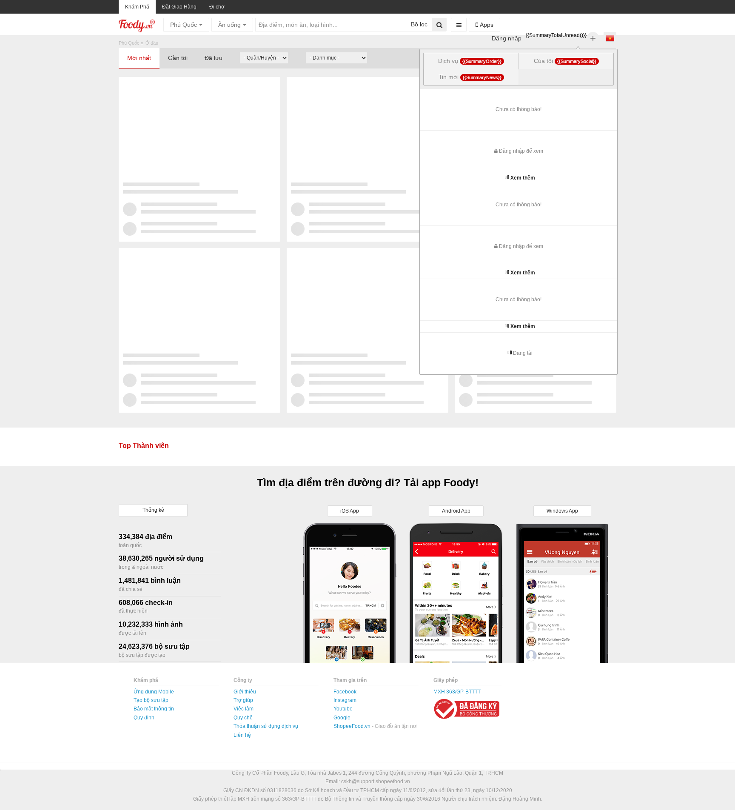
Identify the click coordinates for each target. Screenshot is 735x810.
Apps (485, 24)
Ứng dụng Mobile (154, 692)
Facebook (344, 692)
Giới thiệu (245, 692)
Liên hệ (242, 735)
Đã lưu (213, 57)
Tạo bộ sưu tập (151, 700)
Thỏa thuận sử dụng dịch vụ (266, 726)
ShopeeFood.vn (352, 726)
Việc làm (244, 709)
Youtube (343, 709)
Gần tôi (178, 57)
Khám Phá (137, 7)
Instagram (344, 700)
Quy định (144, 718)
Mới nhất (139, 57)
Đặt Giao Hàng (179, 7)
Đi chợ (217, 7)
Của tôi (565, 60)
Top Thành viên (144, 445)
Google (341, 718)
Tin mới (470, 77)
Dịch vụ (469, 60)
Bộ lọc (418, 24)
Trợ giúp (243, 700)
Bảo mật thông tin (154, 709)
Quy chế (243, 718)
